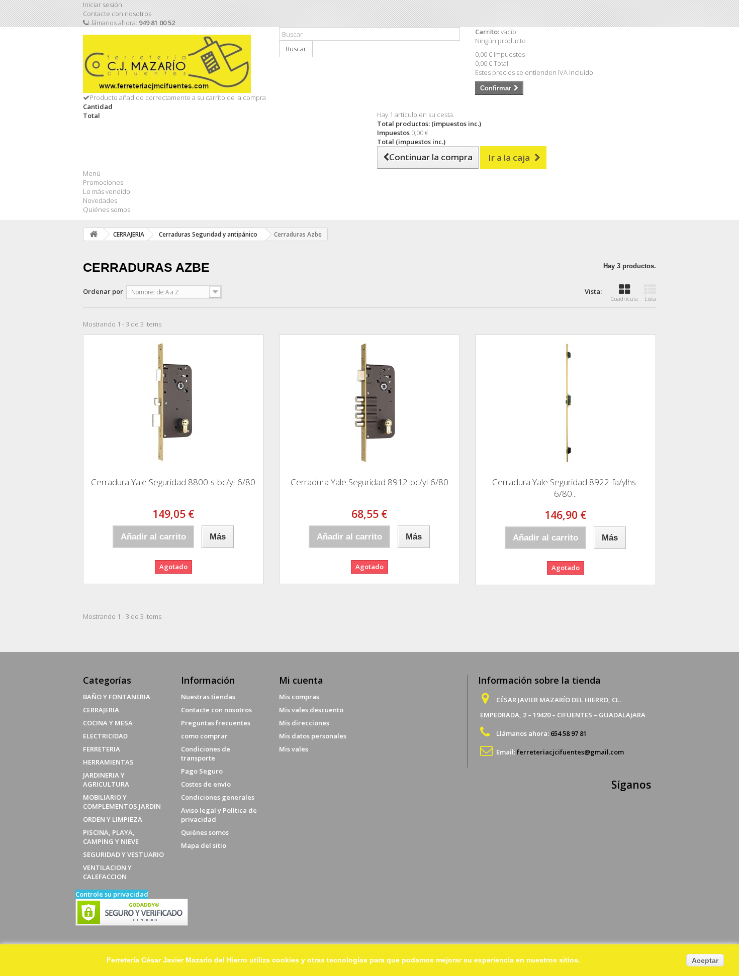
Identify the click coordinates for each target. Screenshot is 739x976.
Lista (650, 298)
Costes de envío (206, 784)
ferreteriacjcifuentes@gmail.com (570, 751)
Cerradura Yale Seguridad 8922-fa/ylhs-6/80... (565, 487)
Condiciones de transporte (205, 753)
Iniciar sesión (102, 4)
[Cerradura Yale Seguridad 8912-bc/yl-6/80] (369, 402)
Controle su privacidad (111, 894)
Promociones (103, 182)
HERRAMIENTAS (108, 762)
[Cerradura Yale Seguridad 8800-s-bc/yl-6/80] (173, 402)
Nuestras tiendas (208, 696)
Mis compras (299, 696)
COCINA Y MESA (108, 722)
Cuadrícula (624, 298)
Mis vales (293, 748)
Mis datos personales (312, 735)
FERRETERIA (101, 748)
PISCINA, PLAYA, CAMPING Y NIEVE (111, 837)
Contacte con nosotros (117, 13)
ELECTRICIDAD (105, 735)
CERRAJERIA (101, 709)
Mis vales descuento (311, 709)
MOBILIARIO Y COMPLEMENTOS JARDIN (122, 802)
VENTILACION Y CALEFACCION (107, 872)
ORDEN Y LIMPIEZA (112, 819)
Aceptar (705, 960)
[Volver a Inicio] (93, 234)
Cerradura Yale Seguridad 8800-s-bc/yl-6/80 (173, 482)
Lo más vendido (106, 191)
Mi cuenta (301, 680)
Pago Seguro (202, 771)
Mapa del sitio (203, 845)
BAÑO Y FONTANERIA (116, 696)
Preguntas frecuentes (215, 722)
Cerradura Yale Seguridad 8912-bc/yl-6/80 (369, 482)
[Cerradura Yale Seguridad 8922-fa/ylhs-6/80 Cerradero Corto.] (565, 402)
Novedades (100, 200)
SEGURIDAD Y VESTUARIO (123, 854)
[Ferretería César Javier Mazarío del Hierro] (173, 64)
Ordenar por (103, 291)
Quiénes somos (106, 209)
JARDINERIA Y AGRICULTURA (106, 780)
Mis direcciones (304, 722)
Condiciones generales (217, 797)
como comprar (204, 735)
